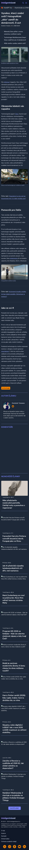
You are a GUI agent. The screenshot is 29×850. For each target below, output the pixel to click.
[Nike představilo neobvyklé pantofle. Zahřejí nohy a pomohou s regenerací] (14, 488)
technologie (6, 388)
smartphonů (5, 351)
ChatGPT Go (8, 8)
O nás (3, 831)
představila (13, 258)
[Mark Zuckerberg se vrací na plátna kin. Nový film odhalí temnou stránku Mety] (14, 583)
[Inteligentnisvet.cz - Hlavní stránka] (8, 3)
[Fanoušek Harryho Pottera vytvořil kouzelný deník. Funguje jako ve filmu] (14, 524)
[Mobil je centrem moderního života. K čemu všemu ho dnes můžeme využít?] (14, 651)
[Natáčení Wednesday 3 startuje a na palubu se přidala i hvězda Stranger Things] (14, 780)
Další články (14, 808)
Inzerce (3, 833)
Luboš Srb (4, 758)
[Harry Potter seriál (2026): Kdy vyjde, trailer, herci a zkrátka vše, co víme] (14, 683)
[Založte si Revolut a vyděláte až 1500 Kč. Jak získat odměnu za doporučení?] (14, 748)
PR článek (4, 562)
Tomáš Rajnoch (6, 497)
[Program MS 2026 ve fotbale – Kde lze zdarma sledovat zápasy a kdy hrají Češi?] (14, 619)
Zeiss (16, 114)
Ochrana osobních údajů (8, 841)
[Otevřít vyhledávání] (23, 3)
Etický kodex (5, 839)
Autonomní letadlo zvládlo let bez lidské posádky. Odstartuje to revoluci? (13, 294)
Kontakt (3, 836)
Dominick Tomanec (6, 26)
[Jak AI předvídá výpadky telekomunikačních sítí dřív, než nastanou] (14, 553)
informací (7, 82)
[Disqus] (14, 450)
